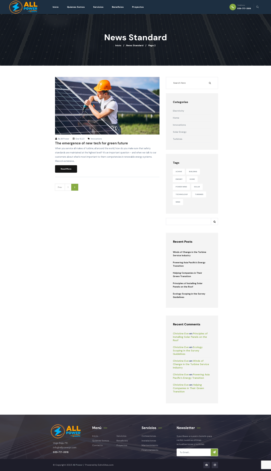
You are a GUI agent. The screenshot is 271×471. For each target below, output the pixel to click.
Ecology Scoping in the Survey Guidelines (189, 295)
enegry (179, 179)
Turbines (199, 194)
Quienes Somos (76, 6)
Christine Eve (181, 333)
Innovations (96, 138)
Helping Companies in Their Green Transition (187, 275)
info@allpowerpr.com (64, 447)
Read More (66, 169)
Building (193, 171)
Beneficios (118, 6)
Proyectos (138, 6)
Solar (197, 187)
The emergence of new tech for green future (91, 143)
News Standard (134, 45)
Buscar (214, 221)
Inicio (56, 6)
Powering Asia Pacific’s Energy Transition (189, 264)
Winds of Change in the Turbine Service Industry (189, 254)
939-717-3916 (61, 452)
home (192, 179)
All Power (65, 138)
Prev (60, 187)
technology (182, 194)
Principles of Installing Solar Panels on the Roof (188, 285)
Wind (178, 202)
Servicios (98, 6)
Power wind (181, 187)
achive (179, 171)
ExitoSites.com (105, 464)
